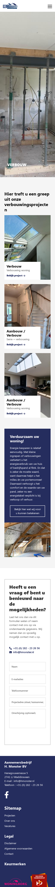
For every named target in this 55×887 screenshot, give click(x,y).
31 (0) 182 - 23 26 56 (30, 785)
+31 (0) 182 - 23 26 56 (26, 648)
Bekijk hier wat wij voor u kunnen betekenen (27, 511)
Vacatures (9, 826)
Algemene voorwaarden (18, 848)
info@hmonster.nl (23, 652)
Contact (8, 853)
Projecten (9, 815)
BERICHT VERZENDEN (27, 735)
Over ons (9, 820)
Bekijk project (14, 275)
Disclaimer (10, 843)
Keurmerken (15, 863)
